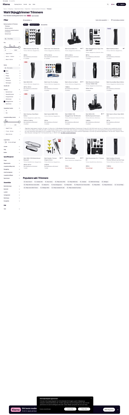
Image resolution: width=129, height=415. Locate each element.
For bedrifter (12, 1)
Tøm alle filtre (44, 24)
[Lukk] (91, 398)
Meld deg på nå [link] (109, 409)
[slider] (5, 47)
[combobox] (102, 20)
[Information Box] (31, 20)
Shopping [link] (10, 9)
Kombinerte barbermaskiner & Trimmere (12, 31)
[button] (113, 4)
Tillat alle (84, 409)
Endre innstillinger (45, 409)
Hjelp (34, 4)
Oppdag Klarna (18, 4)
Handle (25, 4)
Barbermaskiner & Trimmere (11, 24)
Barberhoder (8, 34)
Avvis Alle (70, 409)
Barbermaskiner (9, 28)
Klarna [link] (5, 9)
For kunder (5, 1)
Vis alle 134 (6, 85)
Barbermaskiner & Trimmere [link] (38, 9)
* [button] (30, 56)
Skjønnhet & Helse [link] (19, 9)
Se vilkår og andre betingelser (68, 133)
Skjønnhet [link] (27, 9)
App (30, 4)
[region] (65, 405)
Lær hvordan (35, 15)
